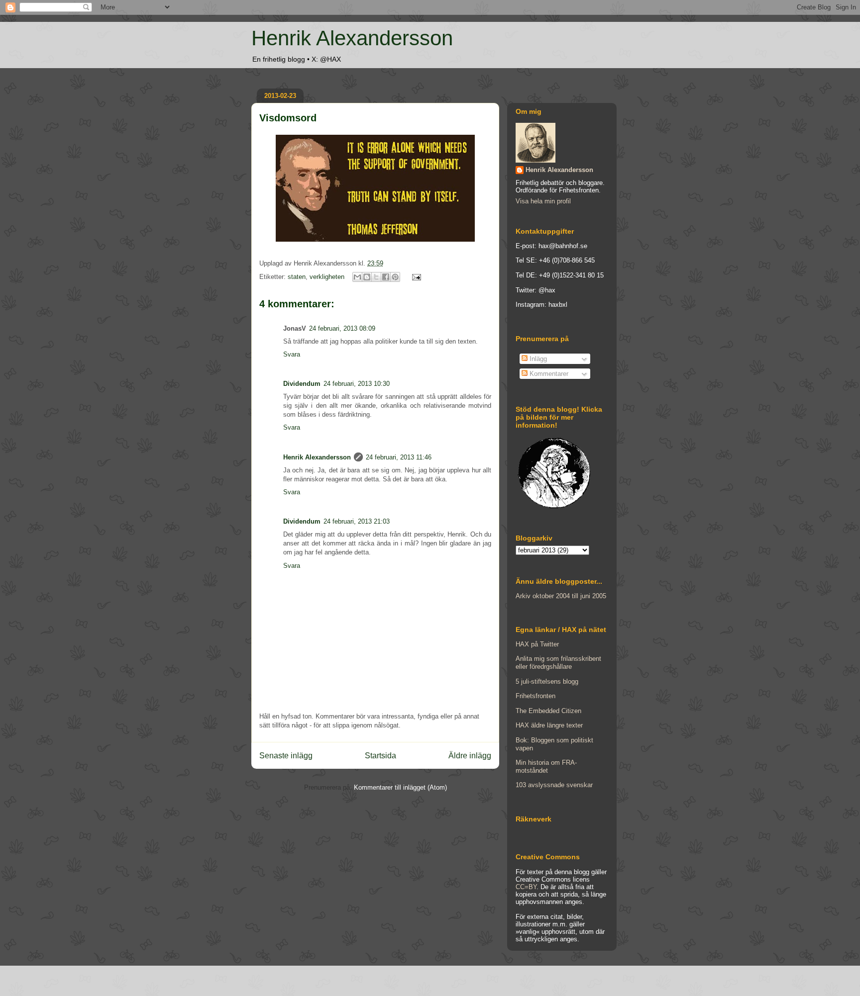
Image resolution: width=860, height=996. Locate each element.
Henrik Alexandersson (352, 38)
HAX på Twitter (537, 644)
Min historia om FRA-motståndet (546, 766)
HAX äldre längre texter (549, 725)
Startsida (380, 755)
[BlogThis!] (367, 277)
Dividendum (302, 383)
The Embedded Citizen (548, 711)
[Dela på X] (376, 277)
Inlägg (537, 358)
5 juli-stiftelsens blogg (547, 681)
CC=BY (526, 887)
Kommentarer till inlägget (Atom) (400, 787)
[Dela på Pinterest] (395, 277)
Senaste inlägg (286, 755)
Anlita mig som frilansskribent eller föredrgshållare (558, 662)
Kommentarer (548, 373)
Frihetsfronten (535, 696)
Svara (291, 354)
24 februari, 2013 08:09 (342, 328)
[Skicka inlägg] (415, 276)
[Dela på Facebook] (386, 277)
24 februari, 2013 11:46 (398, 457)
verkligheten (327, 276)
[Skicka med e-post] (357, 277)
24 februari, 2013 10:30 (356, 383)
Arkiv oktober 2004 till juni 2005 (561, 596)
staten (297, 276)
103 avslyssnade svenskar (554, 785)
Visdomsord (288, 117)
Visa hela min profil (543, 201)
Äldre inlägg (469, 755)
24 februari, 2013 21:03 (356, 521)
